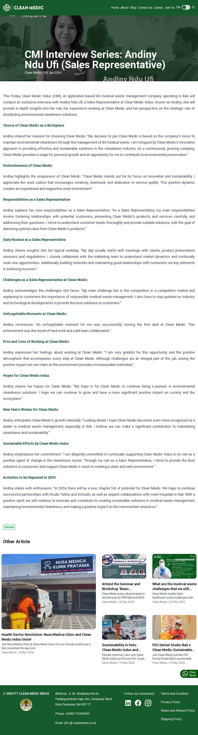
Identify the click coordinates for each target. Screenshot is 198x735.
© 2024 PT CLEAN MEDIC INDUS (26, 693)
